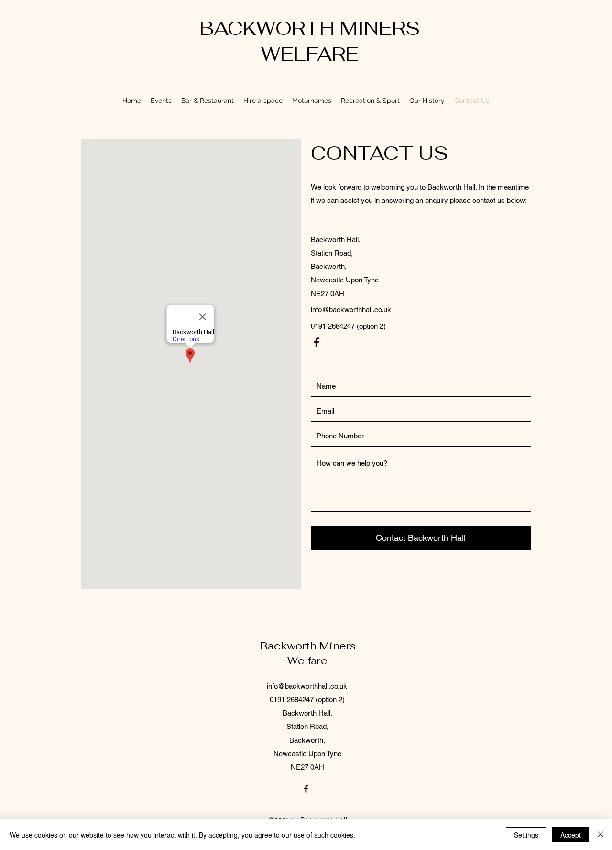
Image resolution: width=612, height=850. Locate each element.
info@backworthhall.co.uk (351, 309)
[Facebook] (316, 342)
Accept (570, 834)
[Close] (600, 834)
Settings (526, 834)
